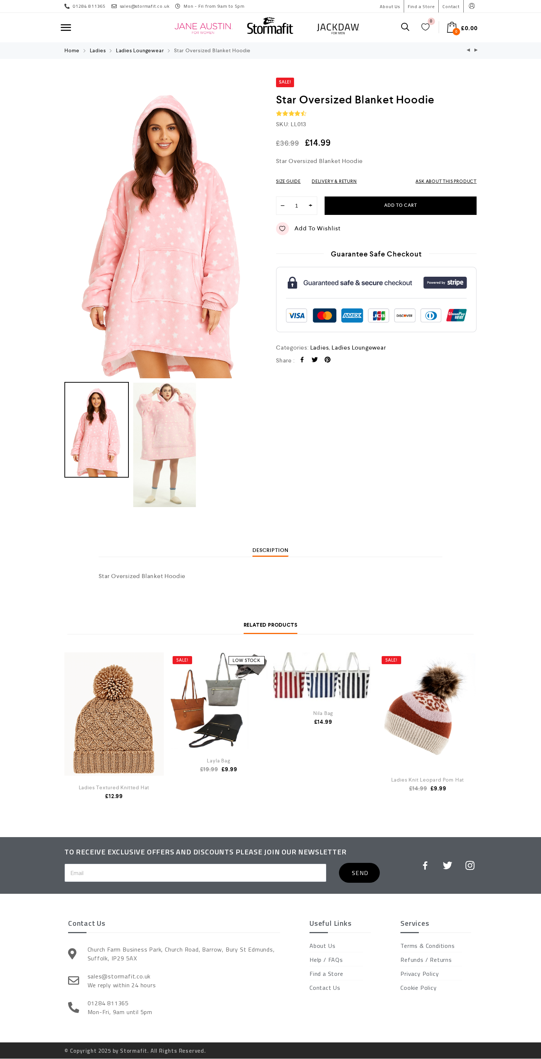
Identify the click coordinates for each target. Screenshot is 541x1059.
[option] (164, 227)
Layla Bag (218, 760)
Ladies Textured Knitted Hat (114, 787)
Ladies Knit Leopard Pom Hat (427, 779)
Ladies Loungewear (140, 50)
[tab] (270, 550)
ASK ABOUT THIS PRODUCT (446, 181)
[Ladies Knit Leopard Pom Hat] (427, 710)
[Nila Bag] (323, 676)
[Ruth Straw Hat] (476, 50)
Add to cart (400, 205)
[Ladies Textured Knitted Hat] (114, 726)
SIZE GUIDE (288, 181)
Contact (451, 6)
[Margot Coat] (468, 50)
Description (270, 550)
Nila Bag (323, 713)
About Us (390, 6)
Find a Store (421, 6)
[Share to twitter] (315, 361)
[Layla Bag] (218, 700)
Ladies (98, 50)
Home (71, 50)
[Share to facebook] (302, 361)
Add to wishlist (317, 228)
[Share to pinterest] (328, 361)
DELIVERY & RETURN (334, 181)
